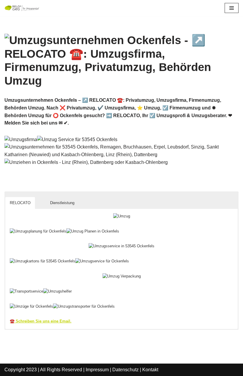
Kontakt (150, 369)
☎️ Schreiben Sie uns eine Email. (40, 321)
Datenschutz (125, 369)
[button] (40, 198)
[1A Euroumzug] (22, 8)
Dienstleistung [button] (62, 203)
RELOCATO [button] (20, 203)
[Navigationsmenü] (232, 8)
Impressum (97, 369)
